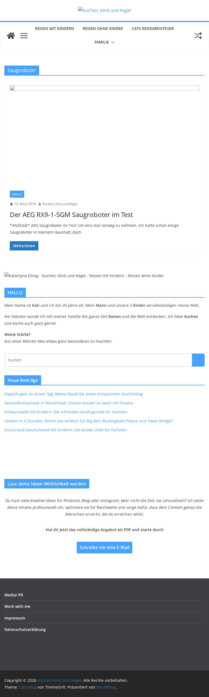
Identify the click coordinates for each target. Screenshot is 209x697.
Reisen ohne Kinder (103, 28)
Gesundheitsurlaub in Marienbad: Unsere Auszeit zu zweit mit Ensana (68, 402)
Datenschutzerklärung (25, 629)
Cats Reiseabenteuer (153, 28)
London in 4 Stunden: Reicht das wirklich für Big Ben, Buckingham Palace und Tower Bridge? (88, 420)
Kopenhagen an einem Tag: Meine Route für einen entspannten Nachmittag (73, 393)
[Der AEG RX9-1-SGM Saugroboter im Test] (104, 138)
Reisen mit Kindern (54, 28)
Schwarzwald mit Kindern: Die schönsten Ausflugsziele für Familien (65, 411)
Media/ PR (13, 594)
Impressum (14, 618)
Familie (101, 42)
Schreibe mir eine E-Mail (104, 547)
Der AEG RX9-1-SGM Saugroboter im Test (71, 214)
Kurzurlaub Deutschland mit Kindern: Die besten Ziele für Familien (65, 429)
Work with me (17, 606)
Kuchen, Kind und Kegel (60, 204)
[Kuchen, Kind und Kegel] (10, 35)
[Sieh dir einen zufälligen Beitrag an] (198, 35)
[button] (112, 42)
